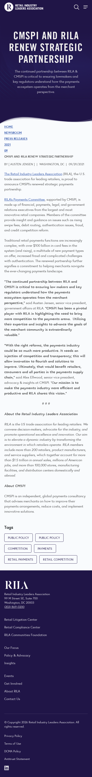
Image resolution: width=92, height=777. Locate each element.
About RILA (12, 691)
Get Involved (13, 683)
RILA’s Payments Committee (24, 199)
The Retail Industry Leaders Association (33, 173)
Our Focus (11, 647)
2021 (7, 144)
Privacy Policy (13, 736)
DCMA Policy (12, 751)
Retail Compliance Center (22, 627)
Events (9, 675)
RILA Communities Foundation (25, 634)
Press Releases (15, 138)
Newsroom (13, 132)
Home (8, 126)
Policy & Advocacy (17, 655)
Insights (9, 662)
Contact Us (12, 698)
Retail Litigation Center (20, 619)
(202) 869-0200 (14, 606)
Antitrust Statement (17, 759)
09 (6, 150)
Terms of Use (12, 743)
